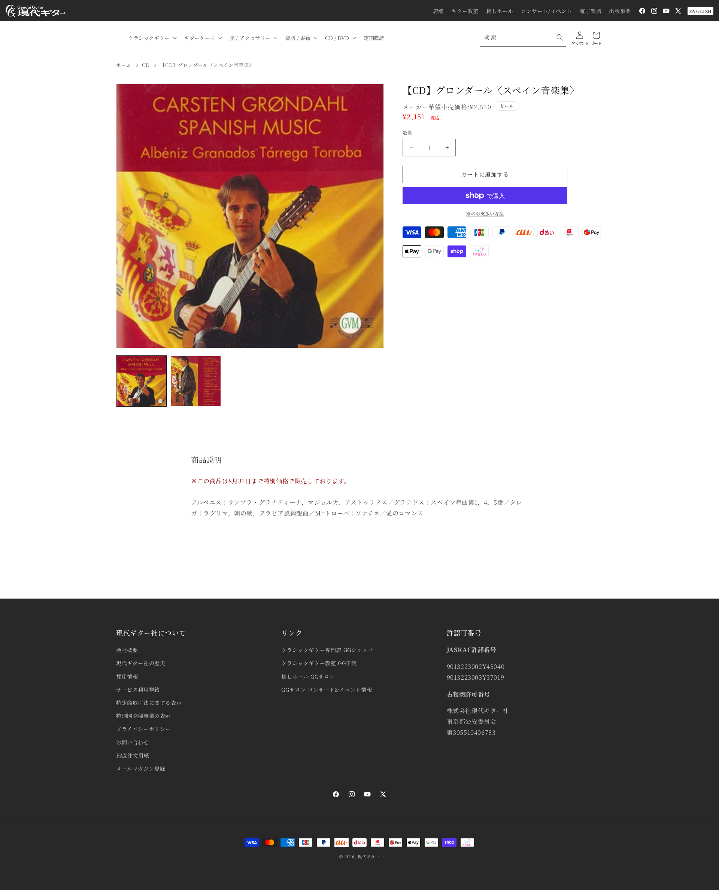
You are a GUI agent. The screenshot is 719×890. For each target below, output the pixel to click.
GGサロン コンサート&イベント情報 (326, 689)
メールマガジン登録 (140, 768)
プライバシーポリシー (143, 729)
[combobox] (522, 37)
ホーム (123, 64)
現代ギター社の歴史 (140, 663)
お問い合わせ (132, 742)
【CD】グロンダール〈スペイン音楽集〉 (207, 64)
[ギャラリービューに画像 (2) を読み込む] (195, 381)
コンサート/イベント (546, 11)
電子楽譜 (590, 11)
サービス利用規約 (138, 689)
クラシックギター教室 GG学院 (319, 663)
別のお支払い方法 (485, 213)
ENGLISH (700, 11)
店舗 (438, 11)
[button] (152, 38)
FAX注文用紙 (132, 755)
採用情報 (127, 676)
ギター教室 (465, 11)
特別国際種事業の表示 (143, 715)
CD (145, 64)
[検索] (559, 37)
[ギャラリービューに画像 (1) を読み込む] (141, 381)
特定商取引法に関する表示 (149, 702)
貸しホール (499, 11)
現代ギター (369, 856)
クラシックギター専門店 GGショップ (327, 650)
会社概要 (127, 650)
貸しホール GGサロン (308, 676)
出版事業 (620, 11)
